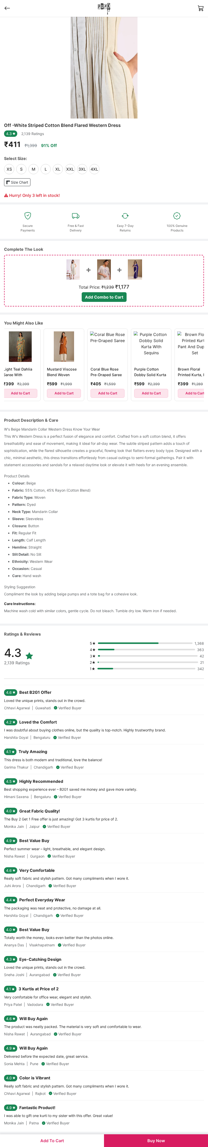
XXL (70, 169)
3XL (82, 169)
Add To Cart (52, 1140)
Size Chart (19, 182)
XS (9, 169)
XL (57, 169)
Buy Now (156, 1140)
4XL (94, 169)
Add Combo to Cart (104, 297)
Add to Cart (51, 393)
